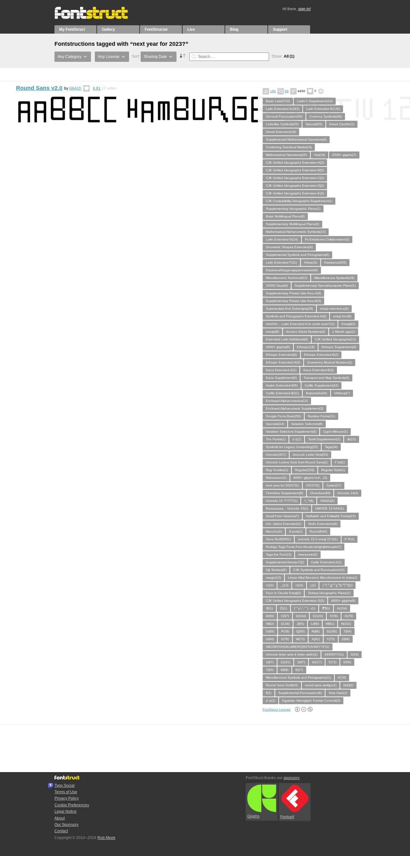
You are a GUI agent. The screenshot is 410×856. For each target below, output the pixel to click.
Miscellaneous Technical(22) (286, 278)
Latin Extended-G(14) (282, 239)
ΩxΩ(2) (348, 685)
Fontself (287, 817)
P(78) (285, 631)
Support (280, 29)
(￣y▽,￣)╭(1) (304, 608)
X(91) (316, 639)
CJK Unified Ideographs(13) (335, 339)
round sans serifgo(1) (320, 685)
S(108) (332, 631)
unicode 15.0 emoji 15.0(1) (318, 539)
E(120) (318, 616)
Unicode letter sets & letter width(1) (291, 654)
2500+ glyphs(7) (344, 155)
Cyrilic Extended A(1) (326, 562)
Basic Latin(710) (278, 101)
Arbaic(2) (310, 262)
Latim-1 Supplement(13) (314, 101)
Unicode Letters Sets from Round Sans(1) (297, 462)
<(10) (270, 585)
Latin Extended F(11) (281, 262)
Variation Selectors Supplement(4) (291, 431)
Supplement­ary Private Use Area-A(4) (293, 293)
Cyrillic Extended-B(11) (282, 393)
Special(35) (314, 124)
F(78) (334, 616)
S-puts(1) (295, 531)
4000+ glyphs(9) (343, 600)
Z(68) (345, 639)
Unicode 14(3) (347, 493)
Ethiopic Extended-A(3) (283, 362)
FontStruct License (277, 709)
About (59, 818)
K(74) (342, 677)
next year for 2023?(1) (282, 485)
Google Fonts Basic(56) (283, 416)
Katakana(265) (335, 262)
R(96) (316, 631)
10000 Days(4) (277, 285)
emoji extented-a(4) (334, 308)
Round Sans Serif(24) (282, 685)
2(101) (285, 662)
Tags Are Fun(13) (278, 554)
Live (191, 29)
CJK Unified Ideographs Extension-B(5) (295, 170)
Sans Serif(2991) (278, 539)
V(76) (285, 639)
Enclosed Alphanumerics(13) (287, 401)
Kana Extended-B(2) (318, 370)
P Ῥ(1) (349, 539)
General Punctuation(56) (284, 116)
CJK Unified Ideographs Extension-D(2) (295, 185)
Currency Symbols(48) (325, 116)
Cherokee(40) (320, 493)
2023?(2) (312, 485)
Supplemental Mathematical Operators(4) (296, 139)
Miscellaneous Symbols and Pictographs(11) (298, 677)
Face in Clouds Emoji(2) (283, 593)
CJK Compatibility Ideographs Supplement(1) (299, 201)
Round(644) (318, 531)
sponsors (291, 778)
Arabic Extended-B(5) (282, 385)
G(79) (349, 616)
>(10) (299, 585)
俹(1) (269, 608)
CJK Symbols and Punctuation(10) (318, 570)
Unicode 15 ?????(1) (281, 500)
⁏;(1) (313, 585)
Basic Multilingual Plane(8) (285, 216)
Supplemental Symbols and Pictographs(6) (297, 255)
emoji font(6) (342, 316)
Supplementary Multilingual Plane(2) (292, 224)
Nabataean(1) (276, 477)
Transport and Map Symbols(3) (326, 377)
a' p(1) (270, 700)
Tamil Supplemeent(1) (324, 439)
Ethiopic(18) (306, 347)
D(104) (301, 616)
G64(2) (75, 88)
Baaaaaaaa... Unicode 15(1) (287, 508)
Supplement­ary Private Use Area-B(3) (293, 301)
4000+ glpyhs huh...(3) (310, 477)
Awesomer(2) (307, 554)
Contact (61, 831)
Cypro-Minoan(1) (335, 431)
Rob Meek (106, 838)
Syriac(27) (333, 485)
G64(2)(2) (327, 500)
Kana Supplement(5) (281, 377)
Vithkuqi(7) (342, 393)
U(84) (270, 639)
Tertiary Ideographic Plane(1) (329, 593)
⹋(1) (268, 693)
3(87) (301, 662)
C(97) (285, 616)
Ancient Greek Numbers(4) (305, 331)
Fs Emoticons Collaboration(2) (327, 239)
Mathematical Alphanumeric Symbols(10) (295, 231)
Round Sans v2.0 (39, 88)
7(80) (270, 670)
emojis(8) (272, 331)
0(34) (354, 654)
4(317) (317, 662)
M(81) (330, 623)
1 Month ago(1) (343, 331)
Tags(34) (331, 447)
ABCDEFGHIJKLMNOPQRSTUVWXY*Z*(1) (297, 646)
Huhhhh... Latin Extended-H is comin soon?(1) (300, 324)
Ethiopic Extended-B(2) (321, 354)
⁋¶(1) (326, 608)
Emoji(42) (348, 324)
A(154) (342, 608)
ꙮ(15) (351, 439)
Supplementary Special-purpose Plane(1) (325, 285)
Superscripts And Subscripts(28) (289, 308)
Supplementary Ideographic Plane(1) (293, 208)
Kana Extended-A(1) (281, 370)
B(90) (270, 616)
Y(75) (331, 639)
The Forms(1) (275, 439)
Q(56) (300, 631)
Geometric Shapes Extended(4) (289, 247)
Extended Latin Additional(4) (287, 339)
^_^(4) (308, 500)
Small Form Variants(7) (282, 516)
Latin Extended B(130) (323, 108)
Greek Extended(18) (281, 132)
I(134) (285, 623)
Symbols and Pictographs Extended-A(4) (296, 316)
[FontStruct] (97, 17)
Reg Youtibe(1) (277, 470)
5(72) (332, 662)
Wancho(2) (274, 531)
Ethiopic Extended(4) (281, 354)
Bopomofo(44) (316, 393)
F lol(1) (340, 462)
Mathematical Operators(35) (286, 155)
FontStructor (156, 29)
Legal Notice (65, 811)
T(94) (347, 631)
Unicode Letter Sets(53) (310, 454)
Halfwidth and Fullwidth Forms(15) (331, 516)
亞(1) (283, 608)
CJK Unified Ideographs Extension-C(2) (295, 178)
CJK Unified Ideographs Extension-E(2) (295, 193)
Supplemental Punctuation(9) (300, 693)
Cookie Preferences (71, 805)
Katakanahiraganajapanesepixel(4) (292, 270)
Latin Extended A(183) (282, 108)
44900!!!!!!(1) (334, 654)
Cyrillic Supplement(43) (321, 385)
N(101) (346, 623)
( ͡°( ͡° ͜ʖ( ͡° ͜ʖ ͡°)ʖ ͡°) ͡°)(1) (337, 585)
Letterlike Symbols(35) (282, 124)
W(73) (300, 639)
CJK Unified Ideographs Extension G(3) (295, 600)
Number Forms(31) (321, 416)
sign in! (304, 9)
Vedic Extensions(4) (322, 524)
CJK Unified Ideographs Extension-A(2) (295, 162)
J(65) (300, 623)
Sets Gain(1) (338, 693)
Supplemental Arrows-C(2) (285, 562)
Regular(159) (304, 470)
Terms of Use (65, 792)
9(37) (299, 670)
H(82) (270, 623)
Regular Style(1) (333, 470)
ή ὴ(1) (296, 439)
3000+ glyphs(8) (278, 347)
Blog (234, 29)
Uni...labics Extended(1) (283, 524)
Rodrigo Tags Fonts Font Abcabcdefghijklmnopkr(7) (303, 547)
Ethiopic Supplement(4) (339, 347)
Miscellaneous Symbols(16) (334, 278)
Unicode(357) (276, 454)
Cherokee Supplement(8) (284, 493)
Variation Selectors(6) (307, 424)
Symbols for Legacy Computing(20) (292, 447)
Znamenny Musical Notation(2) (329, 362)
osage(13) (273, 577)
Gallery (108, 29)
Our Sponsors (66, 824)
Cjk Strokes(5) (276, 570)
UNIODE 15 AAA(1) (329, 508)
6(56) (347, 662)
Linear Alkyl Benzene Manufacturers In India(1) (322, 577)
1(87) (270, 662)
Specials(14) (275, 424)
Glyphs (253, 816)
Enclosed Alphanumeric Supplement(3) (294, 408)
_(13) (284, 585)
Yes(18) (319, 155)
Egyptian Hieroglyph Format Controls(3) (311, 700)
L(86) (315, 623)
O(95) (270, 631)
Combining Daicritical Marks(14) (289, 147)
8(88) (284, 670)
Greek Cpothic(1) (341, 124)
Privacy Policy (66, 798)
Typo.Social (64, 785)
